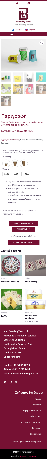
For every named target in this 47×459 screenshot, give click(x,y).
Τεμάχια (6, 169)
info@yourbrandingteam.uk (24, 373)
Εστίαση (16, 140)
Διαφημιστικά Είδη (30, 410)
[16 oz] (24, 163)
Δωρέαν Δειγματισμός (31, 422)
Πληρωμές (36, 428)
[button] (12, 34)
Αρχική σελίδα (6, 140)
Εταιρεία (37, 405)
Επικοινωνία (35, 434)
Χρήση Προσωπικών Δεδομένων (27, 441)
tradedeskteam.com (28, 456)
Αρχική (38, 399)
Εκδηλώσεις (35, 416)
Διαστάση (7, 157)
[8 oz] (6, 163)
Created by (14, 456)
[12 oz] (15, 163)
